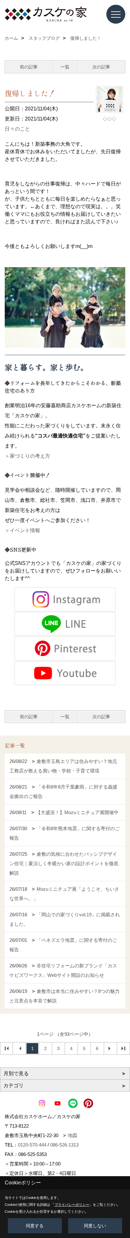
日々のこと (17, 129)
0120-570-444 (32, 1144)
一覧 (65, 66)
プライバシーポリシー (72, 1204)
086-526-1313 (64, 1144)
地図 (72, 1135)
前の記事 (29, 66)
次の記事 (101, 66)
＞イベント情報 (22, 530)
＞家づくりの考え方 (27, 456)
